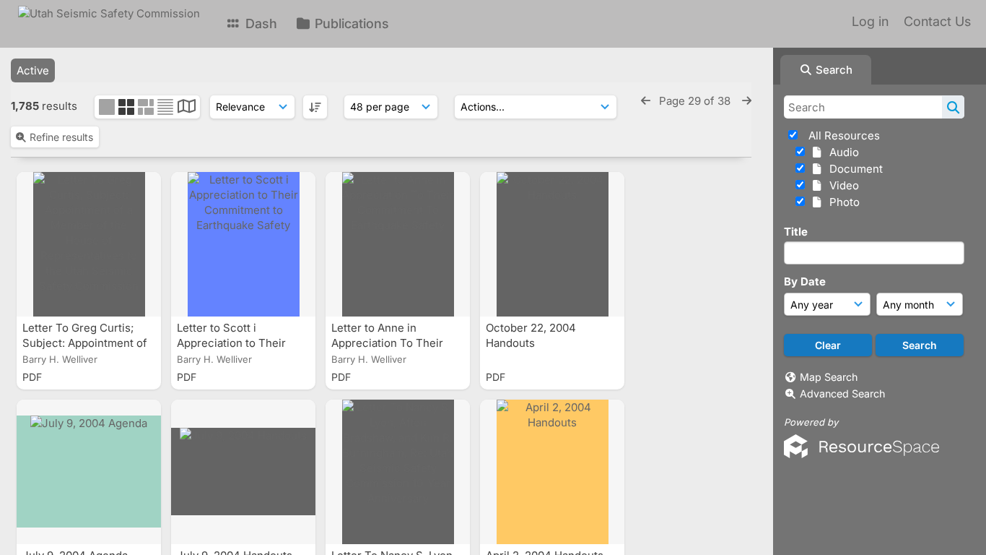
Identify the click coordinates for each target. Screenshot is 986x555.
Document (853, 169)
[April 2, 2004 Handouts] (552, 472)
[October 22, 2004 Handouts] (552, 244)
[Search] (953, 107)
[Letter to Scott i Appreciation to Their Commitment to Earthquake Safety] (243, 244)
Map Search (829, 377)
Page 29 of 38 (696, 101)
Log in (870, 21)
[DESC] (315, 107)
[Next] (746, 101)
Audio (841, 152)
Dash (259, 23)
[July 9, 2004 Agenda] (89, 472)
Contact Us (937, 21)
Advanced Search (842, 393)
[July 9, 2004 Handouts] (243, 472)
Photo (842, 202)
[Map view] (186, 108)
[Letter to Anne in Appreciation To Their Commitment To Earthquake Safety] (398, 244)
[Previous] (645, 101)
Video (841, 185)
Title (796, 231)
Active (33, 70)
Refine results (61, 137)
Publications (350, 23)
